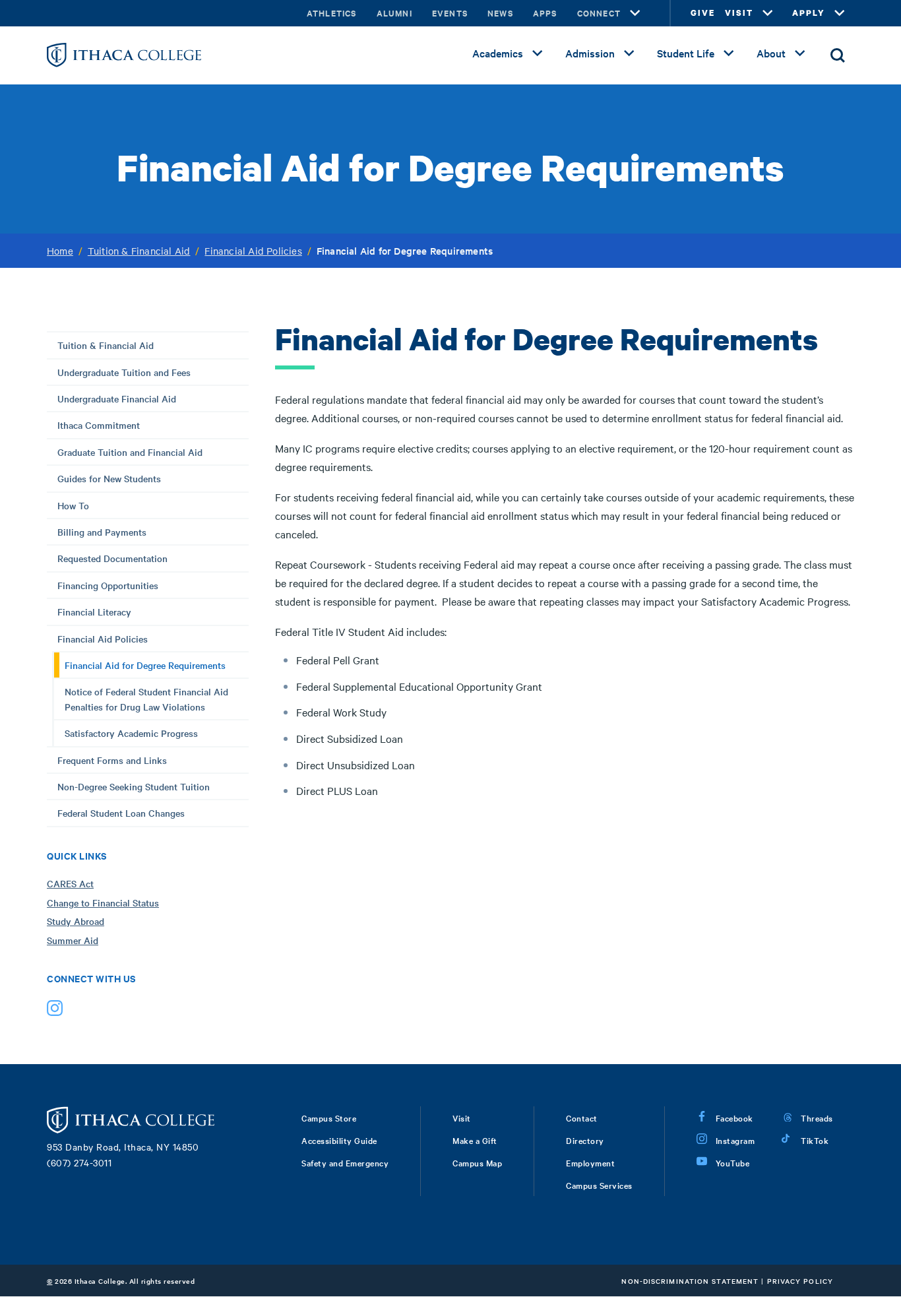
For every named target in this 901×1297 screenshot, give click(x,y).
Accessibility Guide (339, 1140)
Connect (599, 13)
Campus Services (599, 1185)
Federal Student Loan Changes (121, 812)
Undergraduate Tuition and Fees (124, 372)
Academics (497, 53)
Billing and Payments (101, 531)
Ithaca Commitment (98, 424)
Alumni (394, 13)
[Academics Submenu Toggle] (537, 53)
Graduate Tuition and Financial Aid (129, 452)
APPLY (808, 12)
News (500, 13)
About (771, 53)
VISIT (739, 12)
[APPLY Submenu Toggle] (839, 13)
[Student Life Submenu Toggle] (728, 53)
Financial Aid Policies (252, 250)
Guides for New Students (109, 478)
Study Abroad (75, 921)
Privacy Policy (800, 1281)
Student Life (685, 53)
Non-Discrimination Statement (690, 1281)
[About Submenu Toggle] (800, 53)
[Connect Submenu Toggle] (635, 13)
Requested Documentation (112, 558)
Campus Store (328, 1117)
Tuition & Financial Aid (139, 250)
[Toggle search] (837, 55)
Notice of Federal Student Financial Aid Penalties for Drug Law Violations (146, 698)
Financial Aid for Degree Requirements (145, 665)
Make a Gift (474, 1140)
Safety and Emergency (344, 1162)
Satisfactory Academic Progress (131, 733)
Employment (590, 1162)
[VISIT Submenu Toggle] (767, 13)
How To (73, 505)
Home (60, 250)
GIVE (703, 12)
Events (450, 13)
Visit (461, 1117)
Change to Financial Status (103, 902)
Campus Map (477, 1162)
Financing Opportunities (107, 585)
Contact (582, 1117)
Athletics (332, 13)
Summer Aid (72, 940)
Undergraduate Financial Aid (116, 398)
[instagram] (55, 1011)
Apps (545, 13)
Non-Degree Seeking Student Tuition (133, 786)
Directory (585, 1140)
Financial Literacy (94, 611)
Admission (590, 53)
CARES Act (70, 883)
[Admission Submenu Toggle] (629, 53)
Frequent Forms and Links (112, 760)
